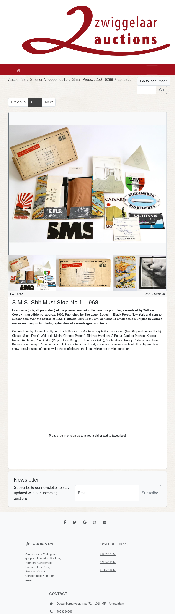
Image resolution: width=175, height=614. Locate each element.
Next (49, 102)
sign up (75, 435)
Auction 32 (17, 79)
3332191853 (108, 554)
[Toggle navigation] (152, 70)
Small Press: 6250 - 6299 (92, 79)
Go (161, 90)
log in (62, 435)
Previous (18, 102)
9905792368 (108, 562)
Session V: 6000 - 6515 (49, 79)
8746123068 (108, 570)
